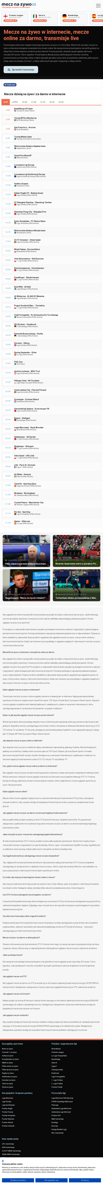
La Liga (19, 355)
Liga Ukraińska (22, 223)
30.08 (24, 102)
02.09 (51, 102)
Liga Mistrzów (7, 1098)
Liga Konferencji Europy (25, 176)
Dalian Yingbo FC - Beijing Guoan (28, 193)
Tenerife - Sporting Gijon (25, 484)
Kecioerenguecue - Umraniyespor (29, 268)
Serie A (19, 476)
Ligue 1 (19, 467)
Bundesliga (20, 420)
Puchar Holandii (8, 1126)
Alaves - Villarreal (22, 521)
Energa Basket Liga (59, 1129)
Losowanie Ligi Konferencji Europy (29, 174)
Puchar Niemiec (8, 1119)
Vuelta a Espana (21, 184)
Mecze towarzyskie (24, 317)
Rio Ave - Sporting (22, 512)
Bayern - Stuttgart (22, 418)
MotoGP (19, 158)
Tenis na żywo (7, 1083)
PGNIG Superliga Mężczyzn (62, 1101)
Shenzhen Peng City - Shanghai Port (30, 212)
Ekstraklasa (21, 251)
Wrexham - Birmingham (24, 493)
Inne (28, 148)
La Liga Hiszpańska (59, 1056)
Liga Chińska (21, 195)
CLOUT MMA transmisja (11, 1151)
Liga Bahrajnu (21, 289)
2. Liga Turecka (22, 270)
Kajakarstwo (21, 148)
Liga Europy (21, 167)
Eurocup (55, 1126)
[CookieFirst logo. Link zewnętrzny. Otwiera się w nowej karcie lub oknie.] (3, 1161)
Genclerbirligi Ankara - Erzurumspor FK (31, 409)
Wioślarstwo (21, 233)
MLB (18, 129)
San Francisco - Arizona (25, 127)
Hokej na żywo (7, 1056)
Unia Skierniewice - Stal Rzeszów (29, 259)
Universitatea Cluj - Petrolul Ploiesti (30, 390)
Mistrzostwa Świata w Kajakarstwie (29, 146)
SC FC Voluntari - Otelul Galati (27, 240)
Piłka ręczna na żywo (10, 1069)
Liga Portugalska (23, 514)
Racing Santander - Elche (25, 352)
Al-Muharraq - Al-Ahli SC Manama (29, 296)
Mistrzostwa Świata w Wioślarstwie (29, 231)
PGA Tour (18, 362)
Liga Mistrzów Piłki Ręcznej (62, 1098)
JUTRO (15, 102)
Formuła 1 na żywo (9, 1052)
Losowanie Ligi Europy (24, 165)
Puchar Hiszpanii (8, 1115)
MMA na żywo (7, 1063)
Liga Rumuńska (22, 242)
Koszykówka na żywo (10, 1059)
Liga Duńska (21, 345)
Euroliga (55, 1122)
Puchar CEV (56, 1115)
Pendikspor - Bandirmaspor (26, 277)
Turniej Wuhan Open (23, 137)
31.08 (33, 102)
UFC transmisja (8, 1144)
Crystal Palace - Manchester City (28, 502)
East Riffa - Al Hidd (22, 287)
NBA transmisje (58, 1119)
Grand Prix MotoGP (23, 155)
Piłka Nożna (31, 167)
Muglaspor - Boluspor (24, 446)
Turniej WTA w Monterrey (25, 118)
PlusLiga (55, 1105)
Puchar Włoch (7, 1122)
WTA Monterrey (22, 120)
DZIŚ (6, 102)
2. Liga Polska (57, 1083)
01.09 (42, 102)
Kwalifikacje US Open (23, 109)
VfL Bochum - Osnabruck (25, 324)
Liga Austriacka (22, 373)
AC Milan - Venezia (22, 474)
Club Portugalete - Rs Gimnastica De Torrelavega (36, 315)
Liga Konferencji (8, 1105)
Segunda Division (23, 486)
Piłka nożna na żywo (10, 1066)
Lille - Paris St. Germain (24, 465)
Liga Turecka (21, 411)
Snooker (37, 139)
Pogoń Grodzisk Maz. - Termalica (29, 306)
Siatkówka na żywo (9, 1076)
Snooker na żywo (8, 1080)
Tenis (32, 111)
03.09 (61, 102)
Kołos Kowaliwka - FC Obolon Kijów (29, 221)
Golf (18, 364)
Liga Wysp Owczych (24, 383)
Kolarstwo (20, 186)
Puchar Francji (7, 1112)
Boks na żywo (7, 1049)
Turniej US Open (22, 111)
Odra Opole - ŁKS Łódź (24, 456)
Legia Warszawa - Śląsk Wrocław (28, 427)
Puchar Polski (57, 1087)
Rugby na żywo (8, 1073)
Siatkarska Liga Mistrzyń (61, 1112)
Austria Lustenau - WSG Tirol (27, 371)
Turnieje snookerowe (24, 139)
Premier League (22, 505)
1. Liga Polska (21, 261)
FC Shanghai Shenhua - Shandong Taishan (33, 202)
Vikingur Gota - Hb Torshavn (26, 381)
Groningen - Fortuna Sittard (26, 399)
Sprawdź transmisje (23, 69)
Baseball (24, 129)
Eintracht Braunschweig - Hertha (28, 334)
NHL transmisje (57, 1133)
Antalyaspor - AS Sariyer (25, 437)
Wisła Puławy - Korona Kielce (27, 249)
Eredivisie (20, 401)
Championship (22, 495)
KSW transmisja (8, 1147)
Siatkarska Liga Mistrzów (61, 1108)
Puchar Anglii (7, 1108)
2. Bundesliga (21, 326)
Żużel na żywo (7, 1087)
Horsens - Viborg (22, 343)
